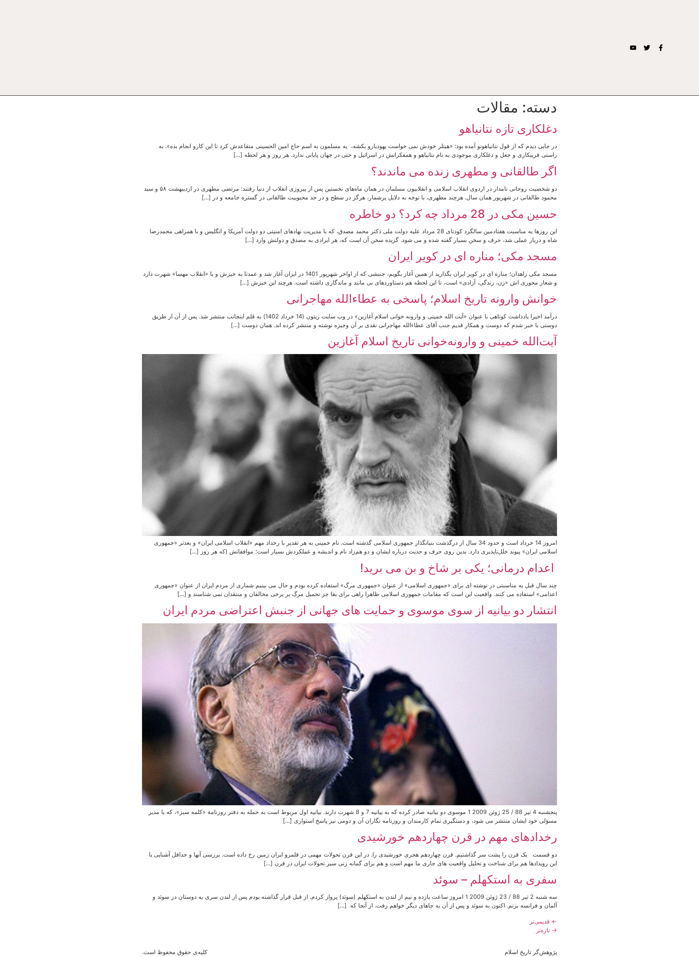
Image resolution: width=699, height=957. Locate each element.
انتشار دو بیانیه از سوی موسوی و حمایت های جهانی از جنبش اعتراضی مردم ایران (360, 610)
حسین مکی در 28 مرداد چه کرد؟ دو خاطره (453, 214)
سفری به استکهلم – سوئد (495, 879)
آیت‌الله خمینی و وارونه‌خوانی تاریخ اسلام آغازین (442, 341)
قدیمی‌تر (543, 921)
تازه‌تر (546, 930)
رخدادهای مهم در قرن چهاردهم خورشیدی (457, 837)
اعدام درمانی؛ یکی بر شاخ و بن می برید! (458, 568)
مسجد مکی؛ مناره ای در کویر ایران (472, 256)
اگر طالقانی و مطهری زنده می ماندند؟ (464, 171)
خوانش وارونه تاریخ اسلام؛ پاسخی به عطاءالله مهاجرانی (422, 298)
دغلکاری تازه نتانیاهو (508, 129)
